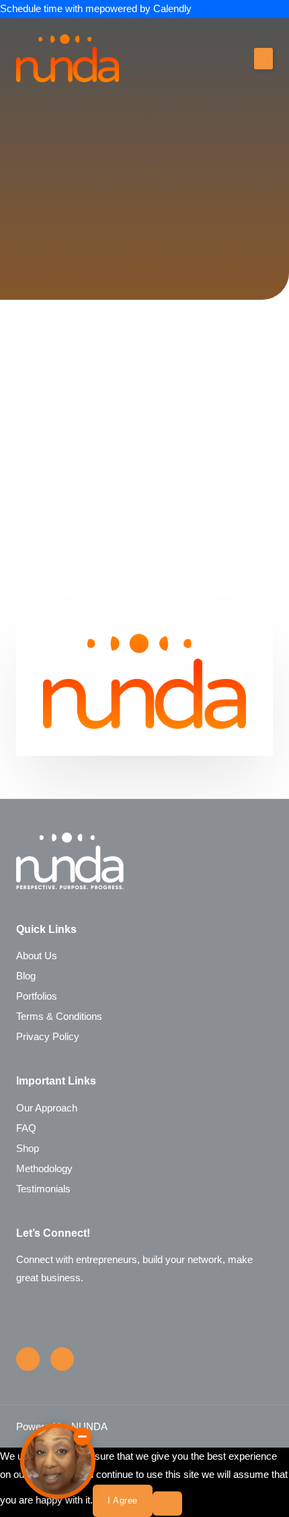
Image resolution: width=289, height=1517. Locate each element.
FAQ (26, 1128)
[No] (167, 1503)
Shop (27, 1148)
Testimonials (43, 1189)
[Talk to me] (57, 1461)
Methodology (44, 1168)
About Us (36, 955)
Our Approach (46, 1108)
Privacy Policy (47, 1036)
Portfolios (36, 996)
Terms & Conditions (59, 1016)
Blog (26, 976)
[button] (263, 58)
